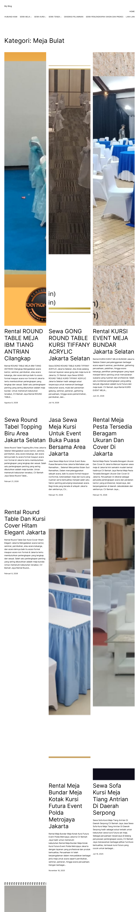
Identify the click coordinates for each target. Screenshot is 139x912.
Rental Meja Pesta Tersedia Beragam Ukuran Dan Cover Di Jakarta (112, 436)
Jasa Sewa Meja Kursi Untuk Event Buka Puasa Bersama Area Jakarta (67, 436)
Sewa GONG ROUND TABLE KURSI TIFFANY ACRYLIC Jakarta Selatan (69, 345)
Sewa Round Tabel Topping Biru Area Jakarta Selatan (25, 429)
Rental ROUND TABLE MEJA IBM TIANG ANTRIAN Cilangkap (23, 345)
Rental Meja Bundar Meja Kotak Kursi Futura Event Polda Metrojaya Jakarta (65, 806)
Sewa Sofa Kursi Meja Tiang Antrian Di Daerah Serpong (110, 799)
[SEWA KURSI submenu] (45, 16)
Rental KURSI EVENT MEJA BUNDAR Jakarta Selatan (113, 341)
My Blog (8, 6)
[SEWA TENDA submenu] (60, 16)
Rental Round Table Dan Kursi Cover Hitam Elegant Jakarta (25, 522)
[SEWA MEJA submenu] (31, 16)
